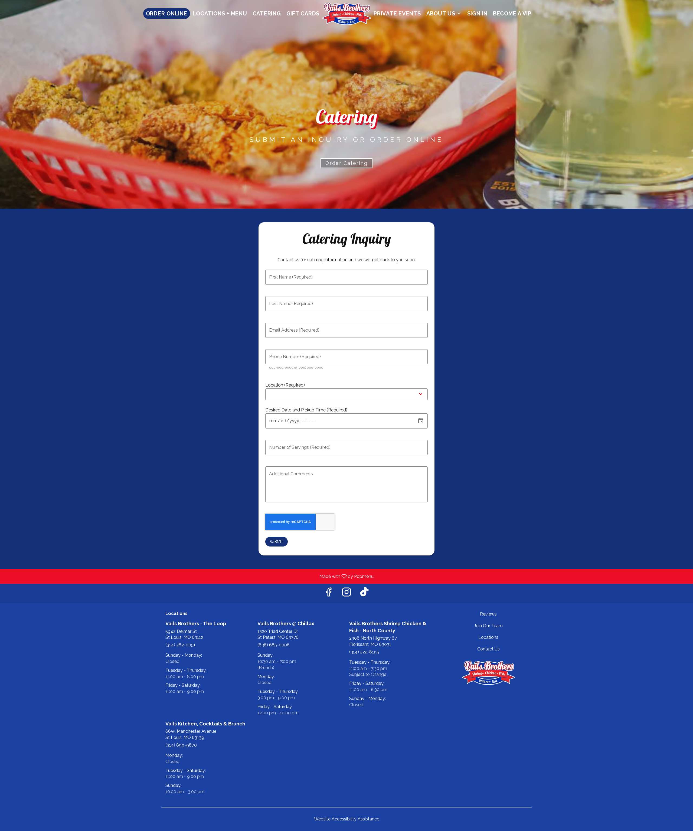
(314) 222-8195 (364, 652)
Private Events (397, 13)
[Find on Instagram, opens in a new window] (346, 593)
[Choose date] (420, 420)
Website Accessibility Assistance (346, 819)
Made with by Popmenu (189, 576)
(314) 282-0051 (180, 644)
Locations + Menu (220, 13)
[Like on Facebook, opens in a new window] (329, 593)
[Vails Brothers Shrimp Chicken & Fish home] (346, 13)
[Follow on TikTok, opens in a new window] (364, 593)
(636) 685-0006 (273, 644)
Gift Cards (303, 13)
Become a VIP (512, 13)
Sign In (477, 13)
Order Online (166, 13)
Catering (267, 13)
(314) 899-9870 (181, 745)
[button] (444, 13)
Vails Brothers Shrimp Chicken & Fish (488, 672)
